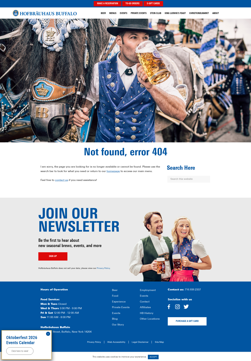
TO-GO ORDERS (132, 3)
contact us (61, 180)
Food (115, 296)
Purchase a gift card (187, 321)
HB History (146, 313)
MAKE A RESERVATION (107, 3)
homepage (113, 171)
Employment (148, 290)
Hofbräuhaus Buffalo (45, 13)
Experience (119, 302)
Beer (115, 290)
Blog (115, 319)
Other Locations (150, 319)
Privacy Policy (103, 268)
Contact (144, 302)
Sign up (53, 256)
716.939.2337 (193, 290)
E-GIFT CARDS (153, 3)
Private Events (121, 307)
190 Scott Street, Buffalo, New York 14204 (66, 332)
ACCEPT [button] (153, 357)
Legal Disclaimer (140, 342)
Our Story (118, 325)
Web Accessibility (116, 342)
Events (116, 313)
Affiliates (145, 307)
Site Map (159, 342)
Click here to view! (19, 351)
